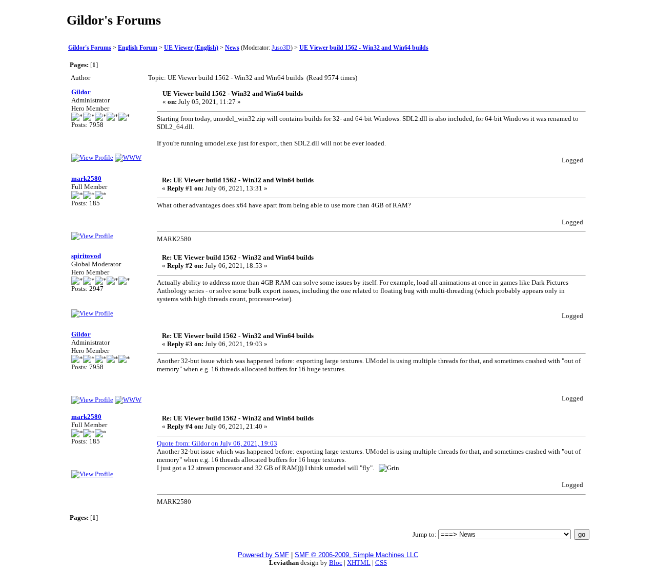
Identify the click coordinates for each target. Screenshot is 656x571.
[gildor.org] (128, 157)
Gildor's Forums (89, 48)
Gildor (81, 92)
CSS (381, 562)
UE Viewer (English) (191, 48)
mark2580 (86, 178)
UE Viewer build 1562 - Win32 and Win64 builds (363, 48)
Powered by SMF (263, 555)
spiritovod (86, 256)
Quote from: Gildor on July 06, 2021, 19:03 (217, 443)
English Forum (137, 48)
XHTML (359, 562)
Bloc (335, 562)
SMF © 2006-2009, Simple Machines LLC (356, 555)
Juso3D (281, 48)
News (232, 48)
